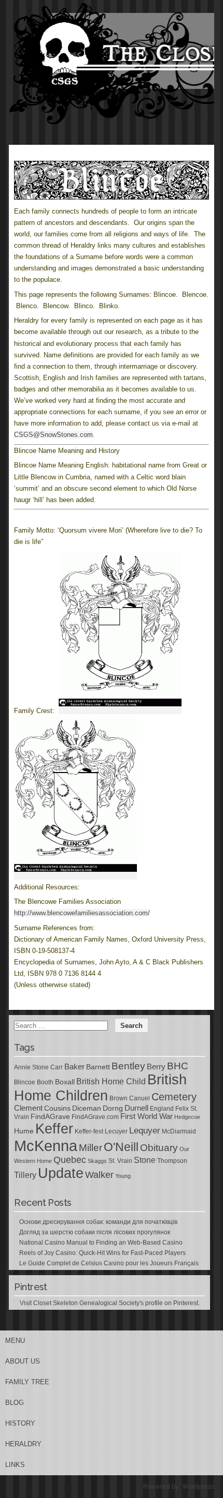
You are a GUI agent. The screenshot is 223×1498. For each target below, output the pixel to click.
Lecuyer (116, 1131)
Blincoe (24, 1082)
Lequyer (144, 1131)
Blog (14, 1402)
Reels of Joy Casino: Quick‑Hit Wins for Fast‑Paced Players (102, 1253)
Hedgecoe (187, 1117)
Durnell (136, 1108)
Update (60, 1173)
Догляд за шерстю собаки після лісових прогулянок (94, 1232)
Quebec (69, 1160)
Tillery (25, 1175)
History (20, 1423)
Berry (156, 1067)
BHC (177, 1065)
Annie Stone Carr (38, 1067)
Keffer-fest (89, 1131)
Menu (15, 1340)
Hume (24, 1131)
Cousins (57, 1108)
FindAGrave (50, 1116)
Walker (99, 1175)
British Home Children (100, 1087)
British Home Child (111, 1081)
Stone (145, 1160)
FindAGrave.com (95, 1117)
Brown (118, 1098)
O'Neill (121, 1147)
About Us (22, 1361)
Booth (45, 1082)
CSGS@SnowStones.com (53, 434)
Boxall (65, 1082)
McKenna (45, 1145)
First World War (146, 1116)
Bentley (128, 1065)
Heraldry (23, 1444)
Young (123, 1176)
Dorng (113, 1108)
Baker (74, 1067)
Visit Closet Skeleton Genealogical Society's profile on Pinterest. (110, 1303)
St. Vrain (120, 1160)
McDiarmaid (179, 1131)
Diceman (86, 1108)
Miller (90, 1147)
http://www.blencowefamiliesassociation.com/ (82, 913)
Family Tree (27, 1382)
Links (15, 1465)
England (162, 1108)
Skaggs (97, 1161)
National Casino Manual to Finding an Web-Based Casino (101, 1242)
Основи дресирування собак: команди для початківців (98, 1221)
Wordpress (198, 1486)
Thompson (172, 1160)
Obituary (159, 1147)
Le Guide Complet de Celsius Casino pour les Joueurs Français (109, 1263)
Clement (28, 1108)
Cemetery (174, 1096)
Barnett (98, 1067)
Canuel (139, 1098)
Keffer (54, 1129)
